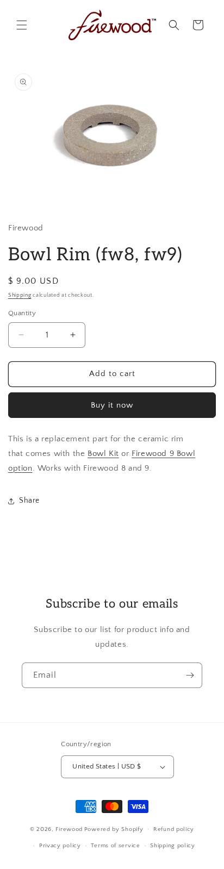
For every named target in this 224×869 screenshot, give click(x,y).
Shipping (20, 295)
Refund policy (173, 829)
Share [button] (29, 500)
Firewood (69, 829)
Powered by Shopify (114, 829)
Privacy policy (60, 845)
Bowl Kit (103, 453)
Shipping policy (172, 845)
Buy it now (112, 405)
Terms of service (115, 845)
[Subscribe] (190, 675)
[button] (22, 25)
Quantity (22, 313)
